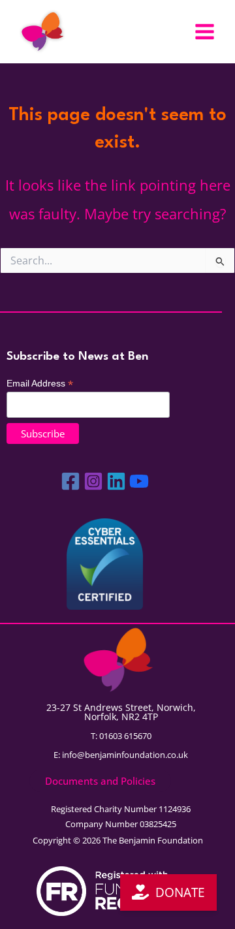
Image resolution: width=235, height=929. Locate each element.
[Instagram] (93, 481)
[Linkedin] (116, 481)
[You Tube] (139, 481)
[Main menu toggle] (204, 31)
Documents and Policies (100, 780)
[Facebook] (70, 481)
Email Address (40, 383)
